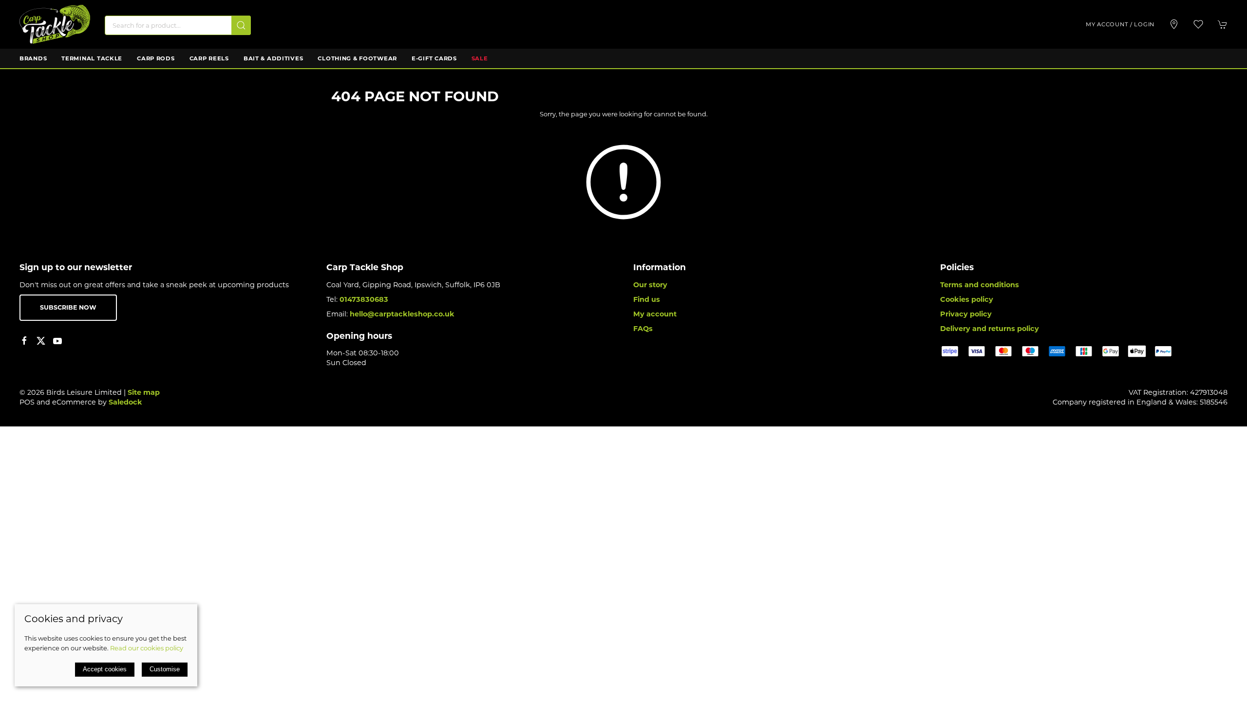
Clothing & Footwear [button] (357, 58)
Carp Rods (155, 58)
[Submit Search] (241, 25)
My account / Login (1120, 24)
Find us (646, 299)
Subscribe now (68, 307)
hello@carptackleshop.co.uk (402, 314)
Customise (165, 669)
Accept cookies (105, 669)
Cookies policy (966, 299)
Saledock (125, 402)
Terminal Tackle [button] (91, 58)
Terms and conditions (979, 284)
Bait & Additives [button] (273, 58)
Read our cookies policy (146, 648)
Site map (144, 392)
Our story (650, 284)
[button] (1198, 24)
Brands (33, 58)
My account (655, 314)
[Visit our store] (1174, 24)
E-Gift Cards (434, 58)
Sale (480, 58)
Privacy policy (966, 314)
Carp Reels (209, 58)
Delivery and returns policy (989, 328)
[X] (41, 341)
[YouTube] (57, 341)
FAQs (643, 328)
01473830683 (364, 299)
